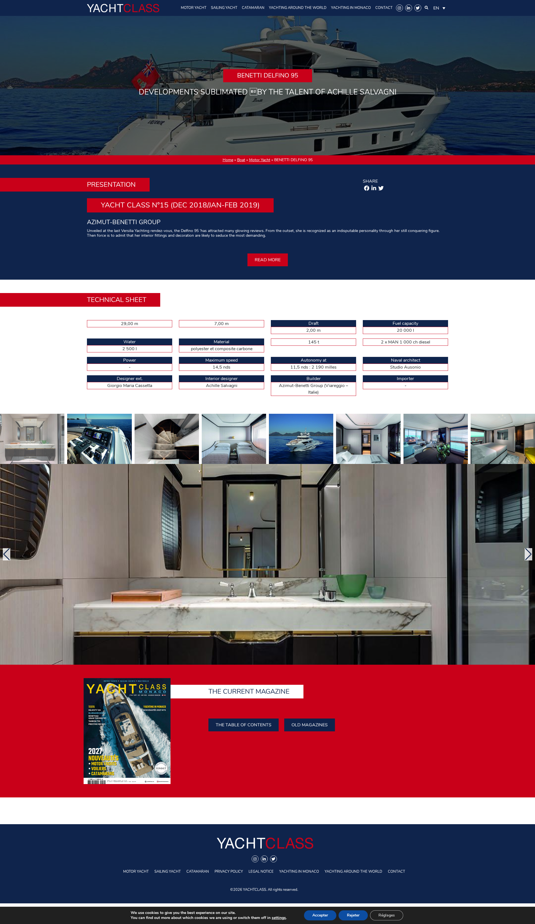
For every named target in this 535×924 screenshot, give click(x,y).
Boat (241, 160)
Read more (268, 260)
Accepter (320, 915)
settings (279, 917)
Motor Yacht (193, 7)
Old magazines (309, 725)
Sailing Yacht (224, 7)
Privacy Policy (229, 871)
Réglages (386, 915)
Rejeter (353, 915)
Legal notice (261, 871)
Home (228, 160)
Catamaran (253, 7)
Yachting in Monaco (351, 7)
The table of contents (243, 725)
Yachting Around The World (298, 7)
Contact (384, 7)
